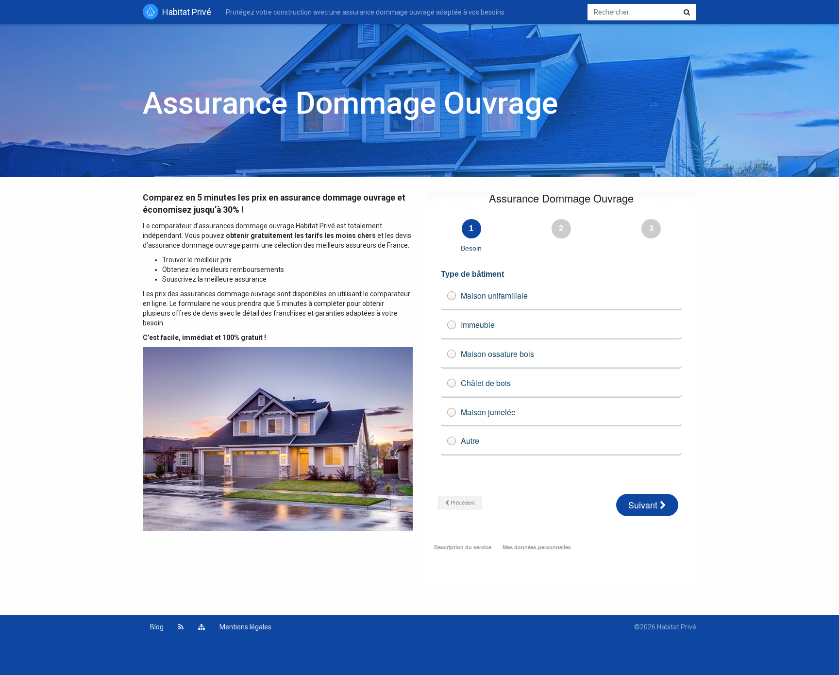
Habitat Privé (186, 12)
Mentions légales (245, 627)
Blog (157, 627)
